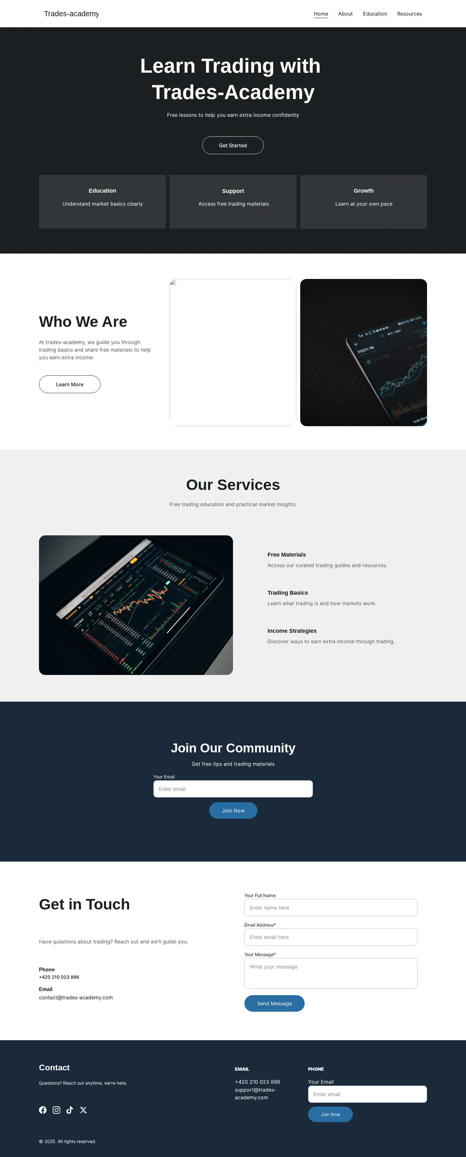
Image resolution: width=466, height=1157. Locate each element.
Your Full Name (259, 895)
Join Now (233, 810)
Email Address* (260, 925)
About (345, 13)
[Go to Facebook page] (43, 1110)
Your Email (164, 776)
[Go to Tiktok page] (70, 1110)
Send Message (274, 1003)
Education (375, 13)
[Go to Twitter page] (83, 1110)
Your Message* (260, 954)
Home (321, 13)
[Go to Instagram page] (56, 1110)
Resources (409, 13)
